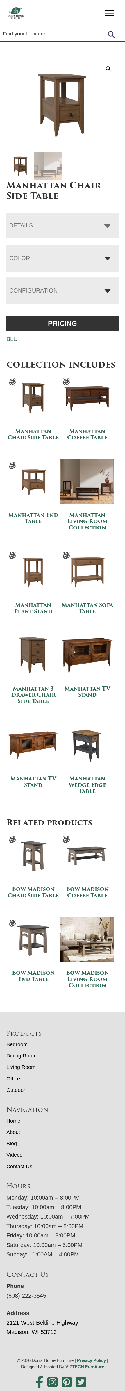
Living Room (20, 1067)
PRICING (62, 323)
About (13, 1132)
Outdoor (15, 1090)
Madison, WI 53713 (31, 1332)
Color (19, 258)
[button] (108, 69)
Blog (11, 1143)
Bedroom (17, 1044)
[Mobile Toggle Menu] (109, 13)
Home (13, 1121)
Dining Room (21, 1056)
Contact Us (19, 1166)
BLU (11, 339)
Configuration (33, 290)
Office (13, 1079)
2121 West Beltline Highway (42, 1322)
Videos (14, 1155)
